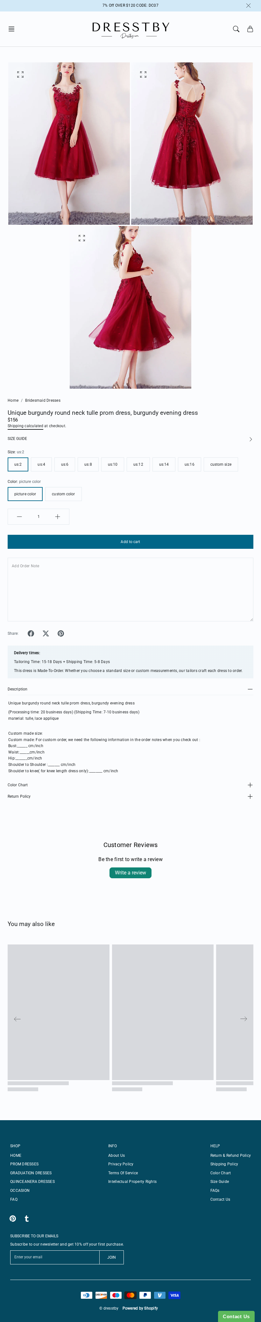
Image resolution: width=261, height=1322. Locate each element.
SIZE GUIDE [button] (17, 438)
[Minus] (19, 516)
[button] (13, 29)
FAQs (215, 1190)
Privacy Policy (121, 1164)
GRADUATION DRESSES (31, 1173)
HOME (15, 1155)
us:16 (189, 464)
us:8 (88, 464)
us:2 (18, 464)
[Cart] (250, 29)
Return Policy (19, 796)
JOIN (111, 1257)
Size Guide (219, 1181)
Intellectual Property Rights (132, 1181)
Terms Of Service (123, 1173)
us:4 (41, 464)
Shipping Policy (224, 1164)
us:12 (138, 464)
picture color (25, 494)
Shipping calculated (25, 426)
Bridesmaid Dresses (42, 400)
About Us (116, 1155)
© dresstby (109, 1308)
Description (17, 689)
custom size (220, 464)
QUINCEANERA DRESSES (32, 1181)
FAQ (14, 1199)
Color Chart (18, 785)
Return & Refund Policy (230, 1155)
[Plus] (57, 516)
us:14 (164, 464)
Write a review (130, 873)
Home (13, 400)
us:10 (113, 464)
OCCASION (20, 1190)
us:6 (64, 464)
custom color (63, 494)
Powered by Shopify (140, 1308)
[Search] (236, 29)
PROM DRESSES (24, 1164)
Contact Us (220, 1199)
